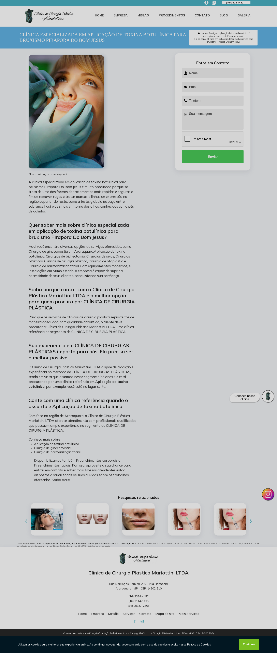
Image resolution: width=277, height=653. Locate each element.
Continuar (249, 644)
